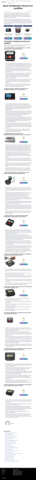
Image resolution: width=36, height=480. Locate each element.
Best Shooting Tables (8, 434)
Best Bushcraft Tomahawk (9, 456)
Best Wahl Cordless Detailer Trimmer (11, 440)
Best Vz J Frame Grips (9, 438)
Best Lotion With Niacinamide (10, 455)
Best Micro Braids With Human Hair (11, 437)
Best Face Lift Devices (9, 449)
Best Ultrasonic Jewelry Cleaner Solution (12, 450)
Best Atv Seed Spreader (9, 458)
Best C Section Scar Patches (10, 441)
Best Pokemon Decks (8, 452)
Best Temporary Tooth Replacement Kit (12, 461)
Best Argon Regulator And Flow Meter (11, 447)
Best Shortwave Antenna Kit (10, 459)
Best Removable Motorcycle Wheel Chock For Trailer (14, 453)
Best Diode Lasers (8, 444)
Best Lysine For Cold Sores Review (11, 443)
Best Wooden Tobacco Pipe (10, 446)
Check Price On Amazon (8, 38)
